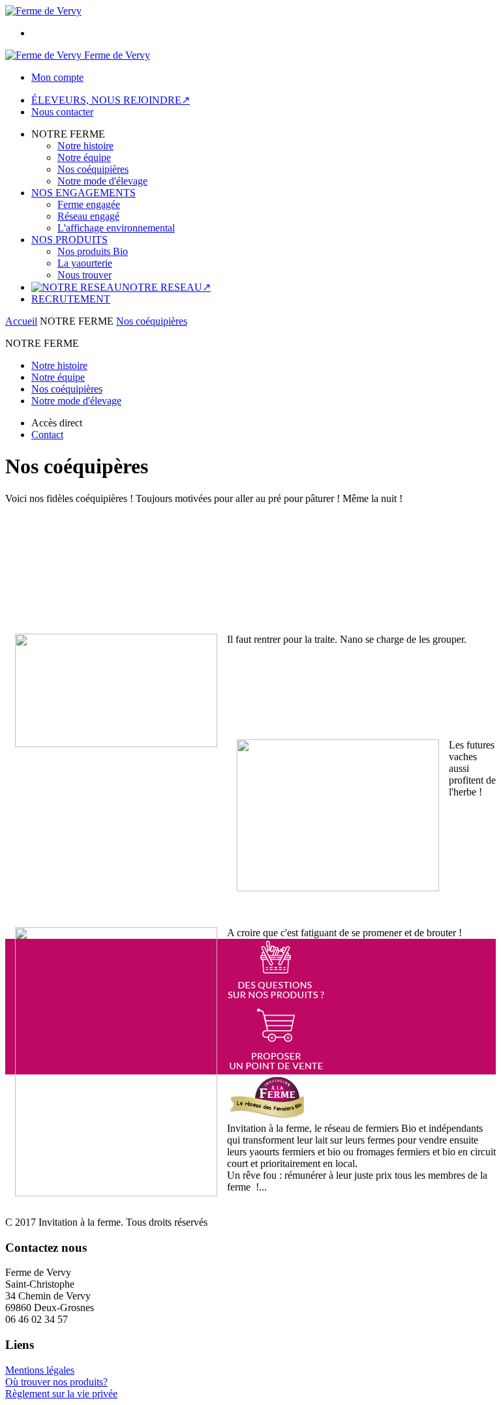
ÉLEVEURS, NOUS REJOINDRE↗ (110, 100)
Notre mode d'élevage (102, 180)
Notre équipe (84, 157)
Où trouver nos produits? (56, 1381)
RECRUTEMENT (70, 298)
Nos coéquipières (93, 169)
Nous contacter (62, 111)
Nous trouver (84, 274)
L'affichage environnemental (116, 227)
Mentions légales (39, 1370)
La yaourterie (84, 263)
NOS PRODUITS (69, 239)
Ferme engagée (88, 204)
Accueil (21, 321)
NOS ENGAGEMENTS (83, 192)
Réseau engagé (88, 216)
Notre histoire (85, 145)
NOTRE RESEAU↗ (166, 287)
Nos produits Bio (92, 251)
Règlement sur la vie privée (61, 1393)
